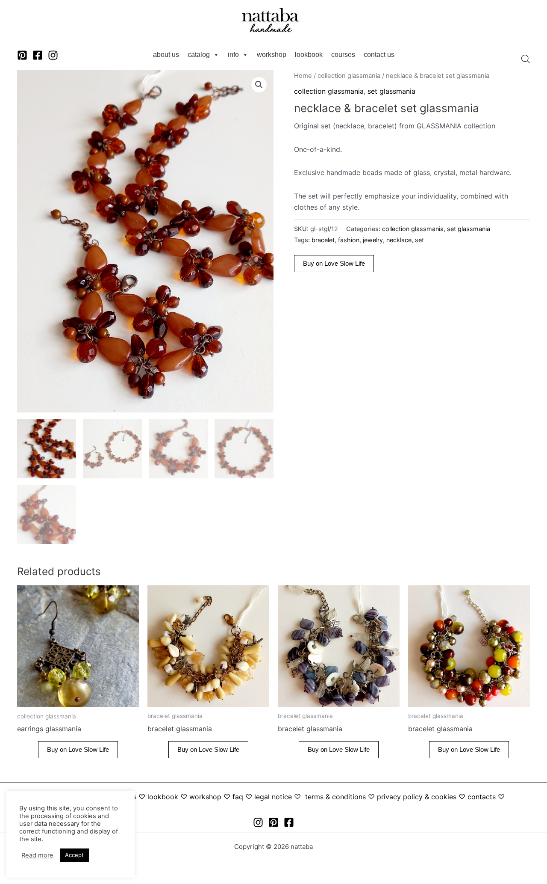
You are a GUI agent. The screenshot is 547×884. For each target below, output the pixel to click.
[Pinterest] (22, 55)
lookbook (309, 54)
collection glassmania (349, 76)
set (419, 239)
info (233, 54)
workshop (271, 54)
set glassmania (391, 91)
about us (166, 54)
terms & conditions (335, 796)
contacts (482, 796)
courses (343, 54)
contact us (379, 54)
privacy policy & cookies (416, 796)
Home (303, 76)
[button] (259, 84)
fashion (348, 239)
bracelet (323, 239)
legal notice (273, 796)
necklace (399, 239)
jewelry (373, 239)
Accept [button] (74, 854)
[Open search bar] (525, 59)
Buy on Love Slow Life (334, 263)
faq (237, 796)
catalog (199, 54)
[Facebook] (37, 55)
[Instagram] (53, 55)
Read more (37, 855)
